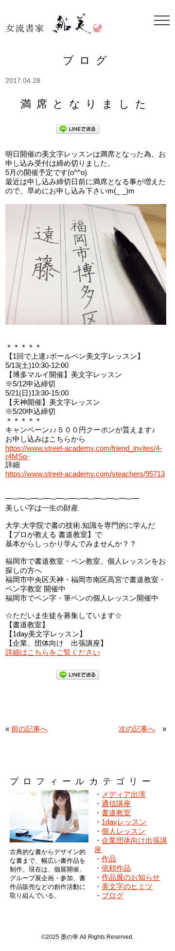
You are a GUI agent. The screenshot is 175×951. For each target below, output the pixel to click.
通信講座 (116, 803)
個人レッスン (123, 831)
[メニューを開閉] (162, 20)
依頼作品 (116, 868)
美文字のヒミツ (127, 886)
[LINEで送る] (77, 128)
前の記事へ (29, 729)
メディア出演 (123, 794)
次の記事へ (137, 729)
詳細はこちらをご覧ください (52, 652)
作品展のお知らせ (131, 877)
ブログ (112, 895)
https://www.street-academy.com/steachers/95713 (85, 474)
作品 (109, 859)
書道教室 (116, 812)
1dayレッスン (124, 822)
